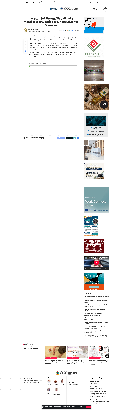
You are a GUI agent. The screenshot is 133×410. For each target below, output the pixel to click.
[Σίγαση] (105, 268)
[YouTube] (94, 9)
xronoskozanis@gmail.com (100, 391)
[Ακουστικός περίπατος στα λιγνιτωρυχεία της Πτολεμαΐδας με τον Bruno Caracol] (77, 352)
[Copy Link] (70, 30)
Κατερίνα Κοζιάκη (49, 394)
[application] (96, 263)
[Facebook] (92, 9)
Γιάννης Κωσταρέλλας (49, 385)
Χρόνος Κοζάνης (35, 29)
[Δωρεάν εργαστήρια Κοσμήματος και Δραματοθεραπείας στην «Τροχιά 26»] (99, 352)
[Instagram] (96, 9)
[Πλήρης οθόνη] (107, 268)
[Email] (68, 30)
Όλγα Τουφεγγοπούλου (57, 394)
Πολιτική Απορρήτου (70, 406)
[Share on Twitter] (66, 30)
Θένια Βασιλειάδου (62, 385)
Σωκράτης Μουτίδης (55, 385)
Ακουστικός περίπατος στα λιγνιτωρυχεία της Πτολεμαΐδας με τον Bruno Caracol (77, 362)
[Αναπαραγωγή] (85, 268)
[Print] (72, 30)
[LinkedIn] (98, 9)
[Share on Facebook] (64, 30)
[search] (24, 9)
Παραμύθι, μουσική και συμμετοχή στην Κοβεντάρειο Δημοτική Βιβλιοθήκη (54, 362)
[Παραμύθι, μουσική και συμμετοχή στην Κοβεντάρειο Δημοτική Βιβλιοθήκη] (55, 352)
